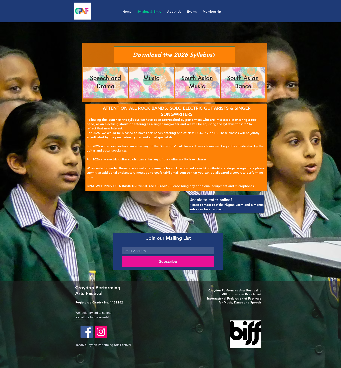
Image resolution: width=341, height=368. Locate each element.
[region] (105, 82)
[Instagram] (101, 332)
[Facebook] (87, 332)
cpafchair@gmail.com (170, 172)
